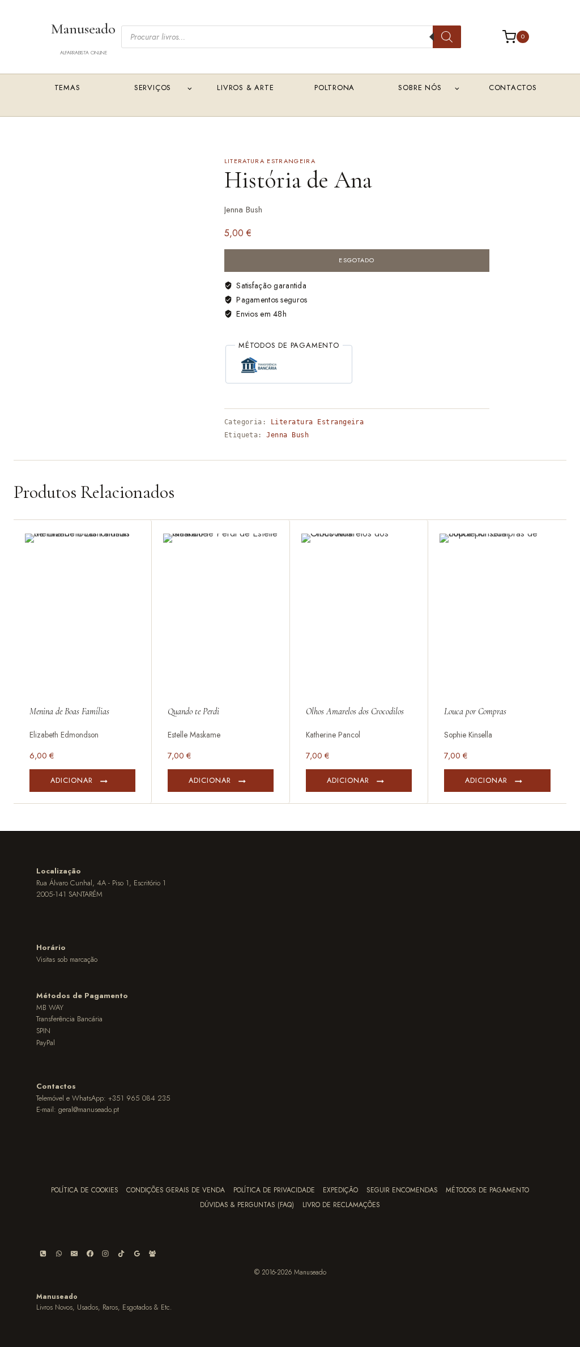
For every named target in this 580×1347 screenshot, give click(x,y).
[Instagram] (105, 1253)
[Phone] (43, 1253)
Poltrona (334, 87)
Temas (67, 87)
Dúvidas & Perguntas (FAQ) (247, 1205)
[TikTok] (121, 1253)
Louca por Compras (475, 711)
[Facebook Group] (152, 1253)
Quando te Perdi (193, 711)
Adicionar (71, 780)
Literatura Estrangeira (270, 160)
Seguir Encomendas (402, 1190)
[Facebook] (90, 1253)
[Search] (447, 36)
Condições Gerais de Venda (175, 1190)
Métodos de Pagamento (487, 1190)
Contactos (513, 87)
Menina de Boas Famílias (69, 711)
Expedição (340, 1190)
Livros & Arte (245, 87)
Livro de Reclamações (341, 1205)
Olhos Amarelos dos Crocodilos (355, 711)
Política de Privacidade (274, 1190)
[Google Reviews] (137, 1253)
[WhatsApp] (59, 1253)
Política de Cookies (84, 1190)
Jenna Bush (287, 435)
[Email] (74, 1253)
